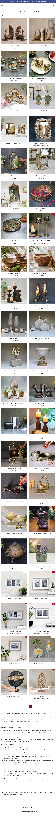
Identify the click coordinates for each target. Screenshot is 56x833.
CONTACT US (28, 823)
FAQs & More (27, 827)
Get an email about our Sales (27, 811)
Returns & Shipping (27, 807)
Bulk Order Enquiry (28, 815)
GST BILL (27, 819)
